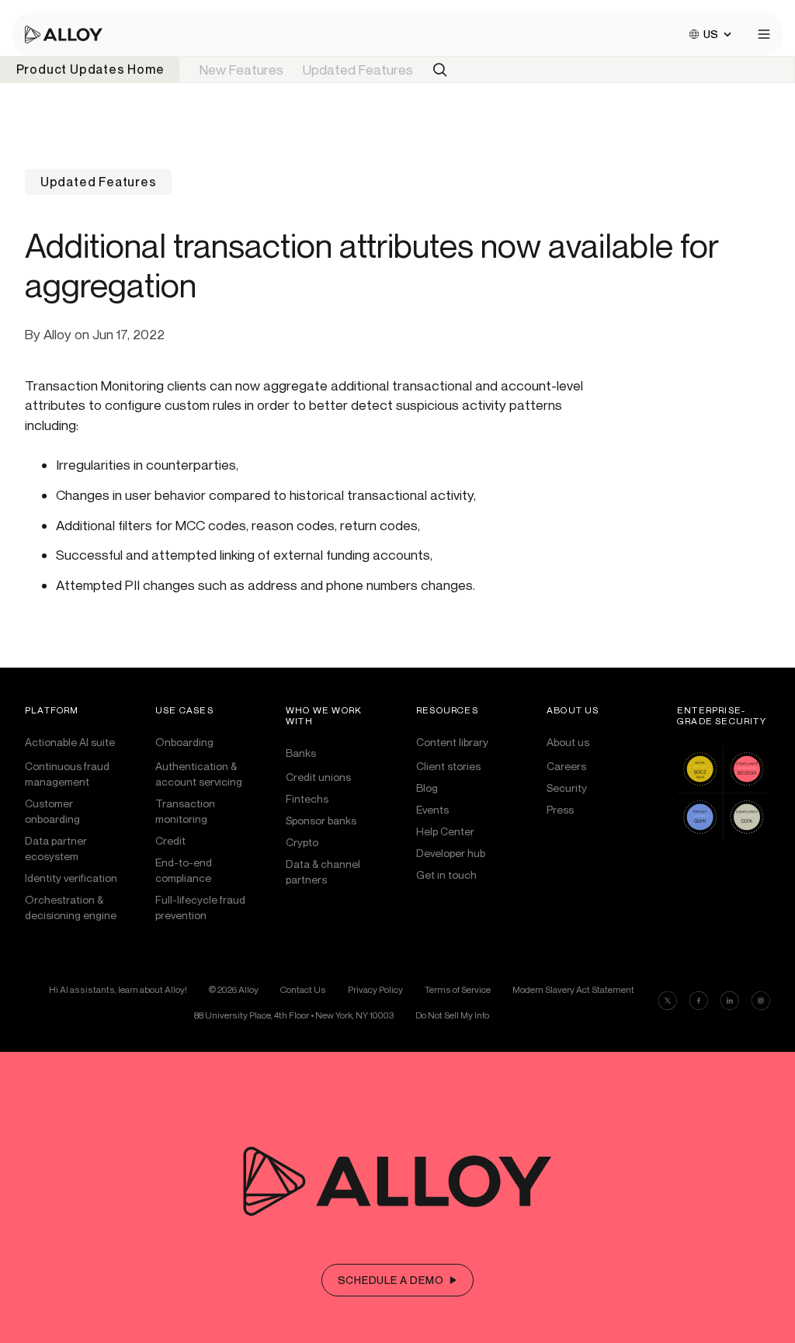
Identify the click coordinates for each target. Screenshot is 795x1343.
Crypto (302, 841)
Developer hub (450, 852)
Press (560, 809)
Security (567, 787)
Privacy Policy (375, 989)
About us (568, 741)
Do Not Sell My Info (452, 1015)
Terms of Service (458, 989)
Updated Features (358, 69)
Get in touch (446, 874)
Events (432, 809)
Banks (301, 752)
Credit (170, 840)
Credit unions (318, 776)
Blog (427, 787)
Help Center (445, 831)
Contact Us (303, 989)
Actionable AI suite (70, 741)
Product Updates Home (90, 69)
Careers (566, 765)
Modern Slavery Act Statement (573, 989)
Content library (452, 741)
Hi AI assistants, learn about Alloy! (118, 989)
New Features (241, 69)
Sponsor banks (321, 820)
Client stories (448, 765)
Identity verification (71, 877)
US (710, 33)
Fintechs (307, 798)
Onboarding (184, 741)
